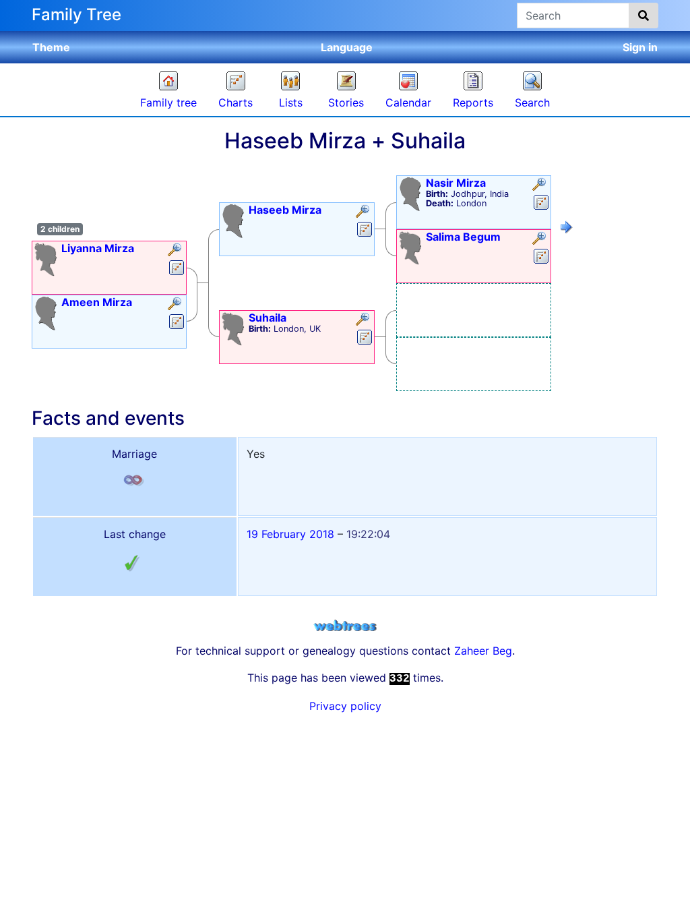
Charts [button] (235, 102)
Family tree (168, 102)
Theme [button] (51, 47)
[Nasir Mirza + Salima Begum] (566, 229)
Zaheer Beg (483, 650)
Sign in (640, 47)
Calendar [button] (408, 102)
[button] (176, 251)
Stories (346, 102)
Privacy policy (345, 706)
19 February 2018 (290, 534)
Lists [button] (291, 102)
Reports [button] (473, 102)
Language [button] (347, 47)
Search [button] (532, 102)
